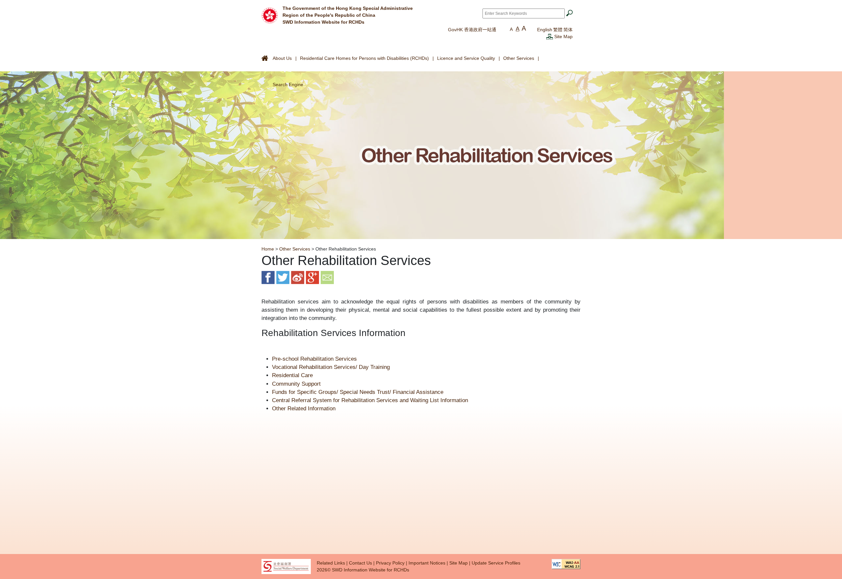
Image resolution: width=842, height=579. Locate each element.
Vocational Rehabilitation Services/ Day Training (331, 367)
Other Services (518, 58)
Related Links (331, 563)
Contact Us (360, 563)
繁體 (557, 29)
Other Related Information (303, 408)
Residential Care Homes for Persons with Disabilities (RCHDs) (364, 58)
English (544, 29)
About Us (282, 58)
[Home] (269, 14)
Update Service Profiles (496, 563)
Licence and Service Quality (466, 58)
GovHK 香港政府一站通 (472, 29)
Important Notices (427, 563)
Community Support (296, 384)
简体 (568, 29)
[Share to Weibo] (297, 277)
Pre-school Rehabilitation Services (314, 359)
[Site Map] (549, 36)
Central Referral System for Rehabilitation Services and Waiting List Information (370, 400)
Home (267, 249)
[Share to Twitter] (282, 277)
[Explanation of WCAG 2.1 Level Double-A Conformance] (566, 563)
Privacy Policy (390, 563)
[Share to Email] (327, 277)
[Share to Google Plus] (312, 277)
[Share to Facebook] (268, 277)
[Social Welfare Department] (286, 566)
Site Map (563, 36)
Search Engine (288, 84)
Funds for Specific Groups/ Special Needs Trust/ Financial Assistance (357, 392)
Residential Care (292, 375)
